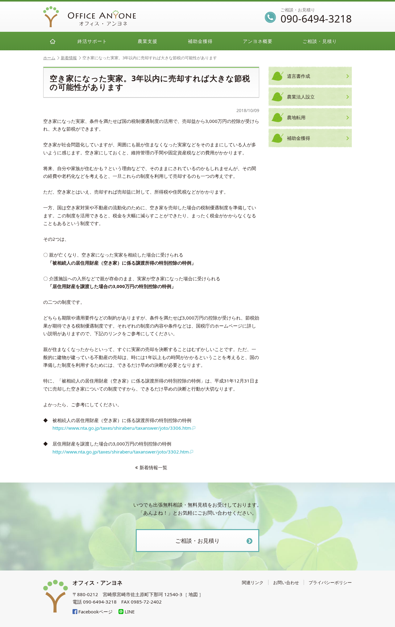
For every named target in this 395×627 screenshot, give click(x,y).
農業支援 (147, 41)
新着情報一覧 (153, 467)
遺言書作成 (298, 76)
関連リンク (253, 582)
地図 (193, 594)
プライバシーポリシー (330, 582)
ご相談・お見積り (197, 540)
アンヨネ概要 (257, 41)
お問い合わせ (286, 582)
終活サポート (92, 41)
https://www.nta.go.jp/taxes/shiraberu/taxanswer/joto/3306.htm (121, 428)
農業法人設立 (301, 97)
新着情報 (69, 58)
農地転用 (296, 117)
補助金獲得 (200, 41)
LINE (129, 611)
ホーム (49, 58)
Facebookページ (95, 611)
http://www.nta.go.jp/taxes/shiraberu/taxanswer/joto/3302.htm (120, 452)
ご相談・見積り (319, 41)
